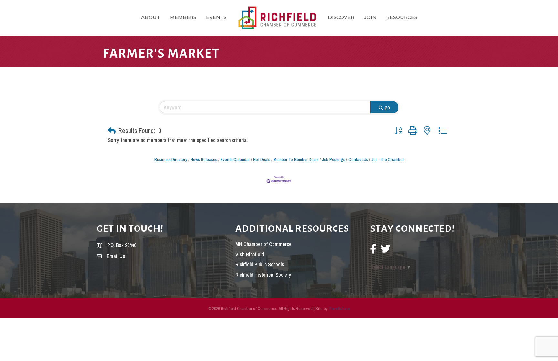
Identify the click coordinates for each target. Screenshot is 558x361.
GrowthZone (339, 308)
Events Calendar (235, 159)
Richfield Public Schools (259, 264)
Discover (341, 17)
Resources (401, 17)
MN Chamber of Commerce (263, 244)
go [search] (387, 107)
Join (370, 17)
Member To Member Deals (296, 159)
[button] (112, 130)
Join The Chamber (387, 159)
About (150, 17)
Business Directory (170, 159)
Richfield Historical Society (263, 274)
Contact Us (358, 159)
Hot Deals (261, 159)
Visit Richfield (249, 254)
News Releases (204, 159)
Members (183, 17)
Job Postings (333, 159)
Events (216, 17)
